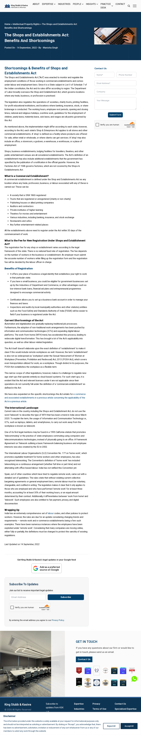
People (77, 4)
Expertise (47, 4)
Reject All (111, 726)
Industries (64, 4)
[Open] (134, 6)
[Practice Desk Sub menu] (112, 6)
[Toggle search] (129, 6)
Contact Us (120, 704)
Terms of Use (99, 709)
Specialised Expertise (125, 709)
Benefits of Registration (19, 268)
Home (7, 24)
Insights (91, 4)
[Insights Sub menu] (97, 4)
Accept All (129, 726)
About (36, 4)
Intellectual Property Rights (26, 24)
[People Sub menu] (82, 4)
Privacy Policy (58, 620)
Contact (120, 4)
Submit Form (115, 115)
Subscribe (66, 597)
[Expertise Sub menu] (54, 4)
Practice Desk (106, 6)
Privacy (96, 704)
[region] (70, 723)
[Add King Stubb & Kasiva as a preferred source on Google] (46, 568)
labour (51, 513)
